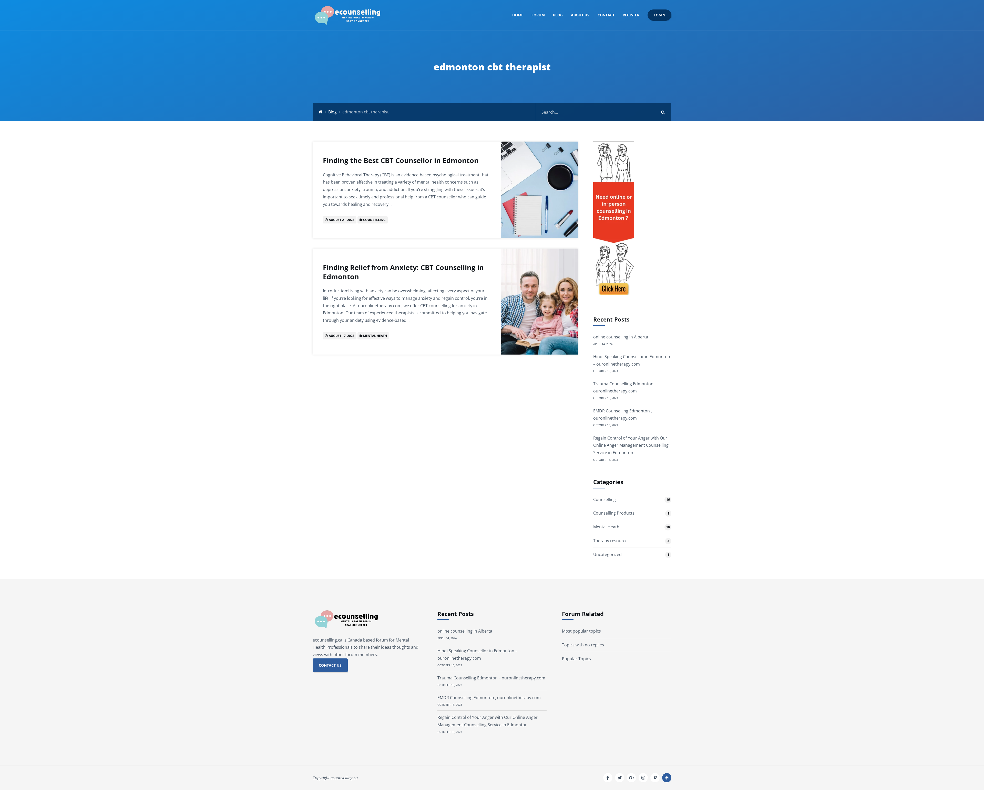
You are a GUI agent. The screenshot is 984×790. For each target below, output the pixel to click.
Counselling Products (613, 513)
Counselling (374, 220)
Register (631, 15)
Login (659, 15)
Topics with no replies (583, 645)
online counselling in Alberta (620, 337)
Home (517, 15)
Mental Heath (375, 336)
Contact (606, 15)
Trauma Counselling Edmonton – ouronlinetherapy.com (491, 678)
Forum (538, 15)
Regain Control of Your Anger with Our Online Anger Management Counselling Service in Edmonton (631, 445)
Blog (558, 15)
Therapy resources (611, 540)
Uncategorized (607, 554)
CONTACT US (330, 665)
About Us (580, 15)
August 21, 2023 (341, 220)
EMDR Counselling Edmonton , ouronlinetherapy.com (489, 697)
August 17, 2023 (341, 336)
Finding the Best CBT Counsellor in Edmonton (401, 160)
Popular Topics (576, 658)
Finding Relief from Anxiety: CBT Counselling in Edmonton (403, 272)
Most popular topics (581, 631)
